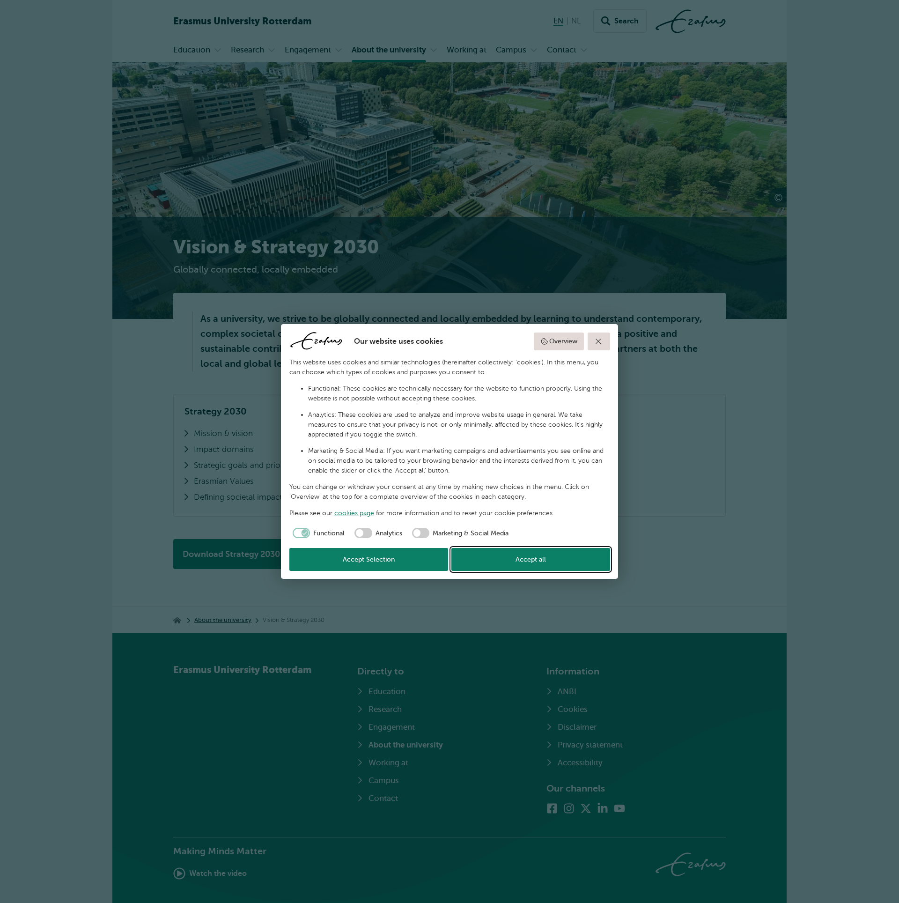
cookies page (354, 513)
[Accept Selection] (599, 341)
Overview (563, 341)
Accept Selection (369, 559)
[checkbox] (317, 533)
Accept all (531, 559)
